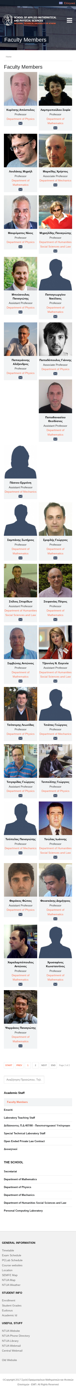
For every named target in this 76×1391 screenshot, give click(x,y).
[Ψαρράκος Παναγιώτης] (20, 1007)
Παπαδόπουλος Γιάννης (55, 360)
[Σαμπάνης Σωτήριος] (20, 519)
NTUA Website (11, 1330)
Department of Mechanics (55, 180)
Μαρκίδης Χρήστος (55, 171)
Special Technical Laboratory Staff (24, 1133)
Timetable (8, 1250)
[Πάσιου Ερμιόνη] (20, 462)
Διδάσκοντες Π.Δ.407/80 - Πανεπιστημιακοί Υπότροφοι (37, 1125)
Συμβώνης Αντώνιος (20, 663)
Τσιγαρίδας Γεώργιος (21, 781)
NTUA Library (10, 1340)
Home (8, 56)
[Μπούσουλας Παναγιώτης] (20, 273)
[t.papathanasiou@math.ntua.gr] (55, 439)
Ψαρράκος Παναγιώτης (20, 1027)
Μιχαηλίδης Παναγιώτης (55, 233)
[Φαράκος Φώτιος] (20, 880)
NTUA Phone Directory (16, 1335)
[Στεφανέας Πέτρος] (55, 580)
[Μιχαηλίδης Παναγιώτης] (55, 212)
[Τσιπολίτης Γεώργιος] (55, 761)
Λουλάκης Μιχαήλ (20, 171)
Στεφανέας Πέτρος (55, 601)
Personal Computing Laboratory (23, 1210)
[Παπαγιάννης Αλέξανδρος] (20, 339)
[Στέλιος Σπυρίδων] (20, 580)
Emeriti (8, 1109)
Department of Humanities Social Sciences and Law (35, 1202)
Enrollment (8, 1300)
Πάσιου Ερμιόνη (20, 482)
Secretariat (10, 1171)
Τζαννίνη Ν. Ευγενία (55, 663)
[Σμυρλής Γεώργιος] (55, 519)
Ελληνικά (69, 3)
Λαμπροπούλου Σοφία (55, 109)
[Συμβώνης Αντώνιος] (20, 642)
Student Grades (11, 1305)
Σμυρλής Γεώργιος (55, 539)
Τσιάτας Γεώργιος (55, 724)
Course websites (12, 1265)
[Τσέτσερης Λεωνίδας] (20, 704)
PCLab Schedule (12, 1260)
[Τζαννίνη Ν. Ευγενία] (55, 642)
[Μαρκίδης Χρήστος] (55, 150)
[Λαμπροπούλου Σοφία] (55, 89)
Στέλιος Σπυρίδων (20, 601)
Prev (19, 1065)
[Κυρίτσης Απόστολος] (20, 89)
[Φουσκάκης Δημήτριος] (55, 880)
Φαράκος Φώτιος (20, 900)
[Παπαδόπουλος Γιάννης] (55, 339)
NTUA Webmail (11, 1345)
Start (8, 1065)
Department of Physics (20, 118)
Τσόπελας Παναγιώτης (20, 839)
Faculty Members (17, 1102)
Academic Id (9, 1315)
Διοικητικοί (10, 1149)
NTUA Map (8, 1280)
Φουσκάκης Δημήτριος (55, 900)
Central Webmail (12, 1350)
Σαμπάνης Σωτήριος (20, 539)
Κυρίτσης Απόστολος (20, 109)
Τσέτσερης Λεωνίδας (20, 724)
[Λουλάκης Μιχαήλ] (20, 150)
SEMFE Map (10, 1275)
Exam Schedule (11, 1255)
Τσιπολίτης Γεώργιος (55, 781)
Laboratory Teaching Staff (19, 1117)
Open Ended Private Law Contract (24, 1141)
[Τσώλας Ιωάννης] (55, 818)
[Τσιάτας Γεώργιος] (55, 704)
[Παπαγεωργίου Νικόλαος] (55, 273)
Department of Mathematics (20, 1179)
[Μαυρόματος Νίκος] (20, 212)
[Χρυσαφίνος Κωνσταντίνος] (55, 941)
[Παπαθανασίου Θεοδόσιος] (55, 396)
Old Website (9, 1360)
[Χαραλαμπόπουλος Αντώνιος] (20, 941)
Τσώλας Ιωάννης (55, 839)
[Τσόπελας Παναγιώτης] (20, 818)
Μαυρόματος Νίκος (20, 233)
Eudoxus (7, 1310)
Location (7, 1270)
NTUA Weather (11, 1284)
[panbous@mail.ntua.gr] (20, 312)
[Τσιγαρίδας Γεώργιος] (20, 761)
